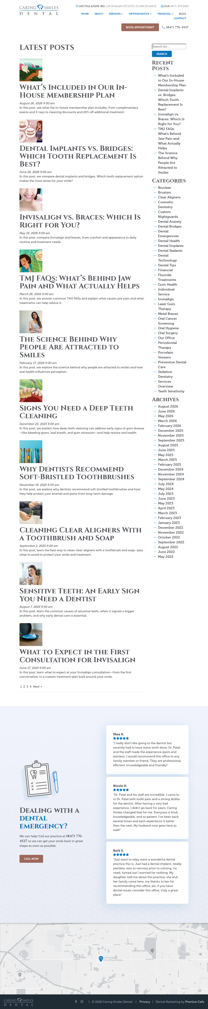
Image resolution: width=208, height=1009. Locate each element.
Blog (182, 13)
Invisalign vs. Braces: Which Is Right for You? (80, 221)
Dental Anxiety (169, 221)
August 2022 (168, 547)
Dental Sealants (170, 251)
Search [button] (162, 53)
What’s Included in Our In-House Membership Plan (73, 91)
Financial (164, 13)
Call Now (31, 858)
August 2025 (168, 445)
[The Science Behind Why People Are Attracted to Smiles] (30, 322)
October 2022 (169, 537)
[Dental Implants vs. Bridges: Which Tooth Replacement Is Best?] (30, 132)
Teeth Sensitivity (171, 391)
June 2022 (166, 552)
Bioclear (164, 188)
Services (115, 13)
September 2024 (171, 479)
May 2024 (165, 489)
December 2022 (170, 528)
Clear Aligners (169, 197)
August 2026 (168, 406)
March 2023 (167, 513)
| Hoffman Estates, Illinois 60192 (117, 6)
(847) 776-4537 (177, 27)
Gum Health (167, 284)
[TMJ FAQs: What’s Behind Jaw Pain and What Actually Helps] (30, 261)
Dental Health (169, 241)
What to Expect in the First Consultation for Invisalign (77, 656)
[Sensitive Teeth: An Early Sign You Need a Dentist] (30, 574)
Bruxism (164, 192)
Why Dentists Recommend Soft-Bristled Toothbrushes (76, 473)
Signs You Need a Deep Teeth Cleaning (76, 412)
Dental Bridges (169, 226)
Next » (37, 686)
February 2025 (169, 464)
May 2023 (165, 503)
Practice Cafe (194, 1002)
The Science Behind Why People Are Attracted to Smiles (69, 347)
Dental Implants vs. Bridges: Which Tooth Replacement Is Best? (77, 156)
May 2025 (165, 455)
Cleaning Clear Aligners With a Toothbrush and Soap (80, 534)
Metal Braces (168, 314)
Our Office (166, 338)
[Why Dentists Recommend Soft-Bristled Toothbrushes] (30, 452)
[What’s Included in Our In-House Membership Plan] (30, 71)
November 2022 (171, 532)
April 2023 (166, 508)
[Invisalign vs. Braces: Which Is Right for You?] (30, 200)
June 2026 (166, 411)
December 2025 (170, 431)
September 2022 (171, 542)
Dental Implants (170, 246)
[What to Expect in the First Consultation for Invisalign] (30, 635)
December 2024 (170, 469)
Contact (180, 18)
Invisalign (166, 299)
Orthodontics (139, 13)
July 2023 (165, 494)
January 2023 (169, 523)
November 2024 (171, 474)
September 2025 (171, 440)
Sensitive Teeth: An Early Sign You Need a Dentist (79, 595)
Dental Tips (167, 265)
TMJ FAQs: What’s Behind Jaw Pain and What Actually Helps (79, 282)
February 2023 (169, 518)
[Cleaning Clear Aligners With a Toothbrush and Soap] (30, 513)
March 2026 (167, 421)
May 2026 (165, 416)
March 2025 (167, 460)
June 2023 (166, 498)
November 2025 (171, 435)
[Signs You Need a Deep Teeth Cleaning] (30, 391)
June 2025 (166, 450)
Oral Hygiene (168, 328)
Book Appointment (140, 27)
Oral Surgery (168, 333)
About (98, 13)
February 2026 (169, 426)
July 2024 (166, 484)
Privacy (144, 1002)
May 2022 (165, 557)
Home (85, 13)
